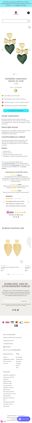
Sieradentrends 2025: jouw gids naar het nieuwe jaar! (8, 404)
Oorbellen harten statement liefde (10, 267)
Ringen (18, 365)
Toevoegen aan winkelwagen (16, 110)
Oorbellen (18, 363)
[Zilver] (2, 270)
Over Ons (5, 363)
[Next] (29, 50)
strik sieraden (15, 165)
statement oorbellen (9, 163)
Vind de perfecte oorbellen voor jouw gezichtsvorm (8, 387)
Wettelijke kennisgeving (16, 418)
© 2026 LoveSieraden (11, 420)
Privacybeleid (21, 415)
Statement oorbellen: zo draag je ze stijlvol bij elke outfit (9, 377)
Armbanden (19, 357)
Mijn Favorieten (7, 361)
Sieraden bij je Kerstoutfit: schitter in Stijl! (9, 398)
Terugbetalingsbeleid (12, 415)
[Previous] (2, 50)
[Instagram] (15, 310)
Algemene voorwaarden (12, 417)
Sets (17, 367)
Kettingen (18, 361)
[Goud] (1, 270)
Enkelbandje (19, 359)
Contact (5, 357)
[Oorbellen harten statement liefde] (12, 248)
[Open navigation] (3, 13)
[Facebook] (12, 310)
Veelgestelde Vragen (8, 359)
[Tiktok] (18, 310)
